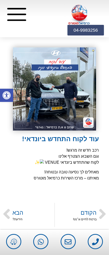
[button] (6, 95)
